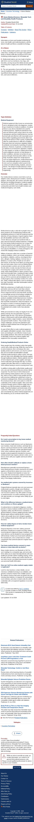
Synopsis (4, 29)
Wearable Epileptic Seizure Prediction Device (16, 679)
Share (18, 733)
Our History (4, 776)
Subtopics (13, 32)
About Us (4, 773)
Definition (11, 29)
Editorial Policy (5, 788)
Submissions (5, 799)
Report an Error (5, 804)
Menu (30, 2)
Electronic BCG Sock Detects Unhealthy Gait (16, 645)
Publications (4, 32)
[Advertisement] (17, 96)
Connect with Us (6, 801)
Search (29, 6)
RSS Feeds (6, 806)
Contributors (4, 796)
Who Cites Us (5, 791)
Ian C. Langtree (24, 589)
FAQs (29, 29)
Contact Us (4, 778)
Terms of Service (6, 781)
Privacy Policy (5, 783)
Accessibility (5, 786)
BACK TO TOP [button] (17, 767)
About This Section (20, 29)
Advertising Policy (6, 794)
